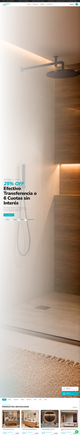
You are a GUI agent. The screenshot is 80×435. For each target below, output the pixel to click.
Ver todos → (75, 407)
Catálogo (35, 4)
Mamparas (29, 399)
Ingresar (72, 4)
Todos (4, 399)
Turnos (42, 4)
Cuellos (35, 399)
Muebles (22, 399)
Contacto (49, 4)
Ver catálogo (8, 214)
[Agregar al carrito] (18, 412)
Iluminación (16, 399)
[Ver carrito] (77, 4)
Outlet (45, 399)
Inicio (29, 4)
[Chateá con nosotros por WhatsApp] (76, 432)
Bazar (40, 399)
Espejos (9, 399)
